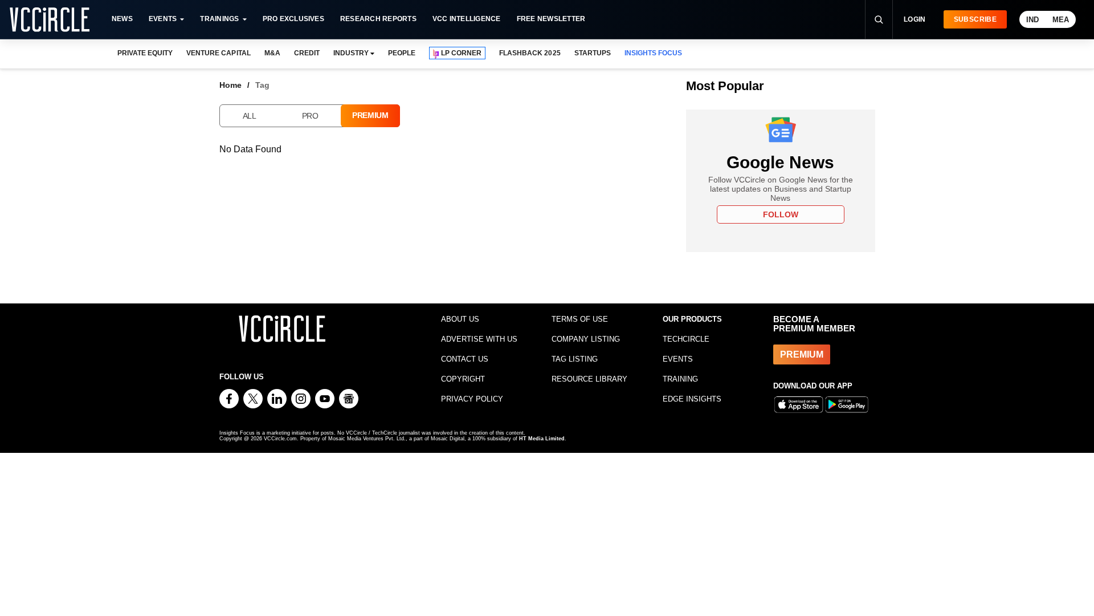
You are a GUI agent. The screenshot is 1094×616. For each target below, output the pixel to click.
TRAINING (680, 379)
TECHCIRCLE (686, 339)
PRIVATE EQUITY (145, 53)
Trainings (219, 19)
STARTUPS (592, 53)
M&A (272, 53)
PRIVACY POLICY (472, 399)
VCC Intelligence (466, 19)
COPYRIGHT (463, 379)
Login (915, 19)
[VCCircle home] (49, 19)
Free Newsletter (551, 19)
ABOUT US (460, 319)
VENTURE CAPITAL (218, 53)
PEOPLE (401, 53)
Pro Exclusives (293, 19)
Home (230, 85)
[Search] (878, 19)
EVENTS (678, 359)
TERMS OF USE (580, 319)
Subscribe (975, 19)
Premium (370, 115)
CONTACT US (464, 359)
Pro (310, 115)
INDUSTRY (351, 53)
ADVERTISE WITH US (479, 339)
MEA (1060, 19)
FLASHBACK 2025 (529, 53)
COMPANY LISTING (586, 339)
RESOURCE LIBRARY (589, 379)
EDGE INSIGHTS (692, 399)
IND (1032, 19)
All (249, 115)
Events (163, 19)
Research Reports (378, 19)
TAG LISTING (575, 359)
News (122, 19)
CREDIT (307, 53)
